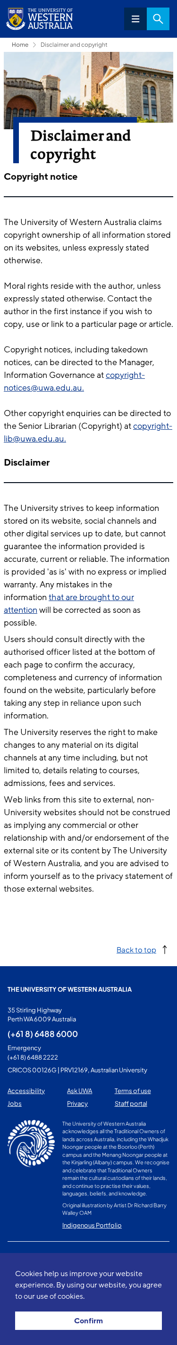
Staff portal (131, 1103)
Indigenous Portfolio (92, 1225)
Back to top (136, 949)
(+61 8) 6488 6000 (43, 1033)
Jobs (15, 1103)
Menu (135, 19)
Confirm (88, 1321)
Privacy (77, 1103)
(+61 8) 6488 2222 (33, 1057)
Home (20, 44)
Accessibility (26, 1090)
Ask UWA (79, 1090)
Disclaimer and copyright (74, 44)
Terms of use (133, 1090)
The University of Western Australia (70, 989)
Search (158, 19)
